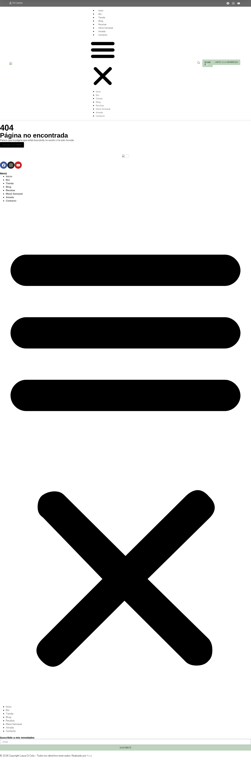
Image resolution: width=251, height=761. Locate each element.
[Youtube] (238, 3)
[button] (103, 63)
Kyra (89, 755)
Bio (100, 14)
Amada (101, 31)
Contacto (102, 34)
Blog (100, 21)
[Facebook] (228, 3)
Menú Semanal (105, 28)
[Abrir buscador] (198, 63)
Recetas (102, 24)
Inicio (100, 10)
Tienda (101, 17)
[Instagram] (233, 3)
